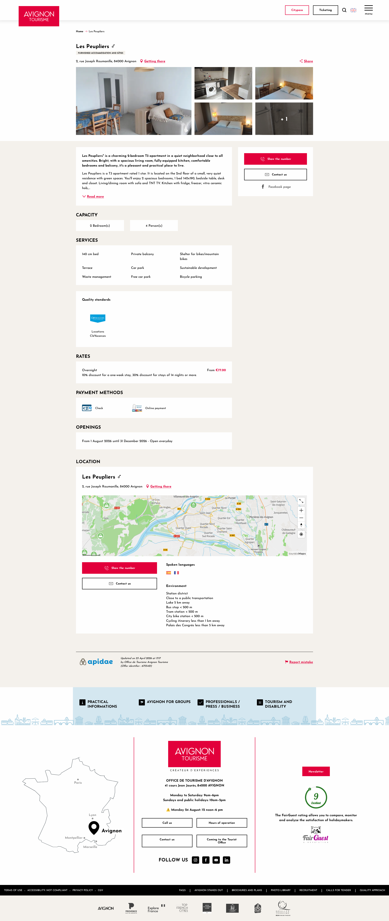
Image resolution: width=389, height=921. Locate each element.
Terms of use (13, 890)
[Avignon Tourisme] (39, 16)
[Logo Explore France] (156, 908)
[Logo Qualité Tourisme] (283, 908)
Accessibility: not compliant (47, 890)
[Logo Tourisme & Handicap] (232, 908)
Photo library (281, 890)
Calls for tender (338, 890)
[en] (353, 10)
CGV (100, 890)
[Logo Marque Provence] (131, 908)
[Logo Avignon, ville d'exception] (105, 908)
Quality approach (372, 890)
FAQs (182, 890)
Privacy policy (83, 890)
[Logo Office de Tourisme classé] (207, 908)
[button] (344, 10)
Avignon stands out (208, 890)
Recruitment (308, 890)
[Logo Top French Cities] (181, 908)
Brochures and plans (247, 890)
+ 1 (284, 118)
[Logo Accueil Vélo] (257, 908)
